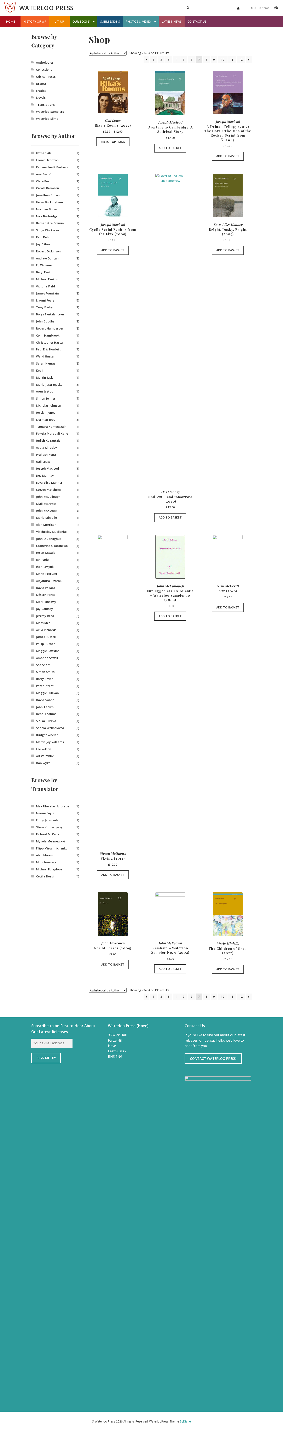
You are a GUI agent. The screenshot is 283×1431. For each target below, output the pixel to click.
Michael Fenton (47, 279)
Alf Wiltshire (45, 756)
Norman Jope (45, 420)
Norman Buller (46, 209)
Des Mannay (45, 475)
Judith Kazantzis (48, 440)
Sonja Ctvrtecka (47, 230)
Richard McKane (47, 834)
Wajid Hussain (46, 356)
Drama (41, 84)
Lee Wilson (43, 749)
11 (231, 60)
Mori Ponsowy (46, 602)
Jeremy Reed (45, 616)
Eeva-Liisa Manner (49, 483)
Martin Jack (44, 377)
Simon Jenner (45, 398)
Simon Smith (45, 672)
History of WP (34, 21)
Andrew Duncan (47, 258)
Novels (41, 97)
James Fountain (47, 293)
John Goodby (45, 321)
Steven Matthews (48, 490)
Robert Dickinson (48, 251)
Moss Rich (43, 623)
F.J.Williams (44, 265)
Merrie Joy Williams (50, 742)
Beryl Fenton (45, 272)
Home (10, 21)
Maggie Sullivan (47, 693)
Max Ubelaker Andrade (52, 806)
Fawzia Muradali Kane (52, 433)
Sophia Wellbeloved (50, 728)
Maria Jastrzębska (49, 385)
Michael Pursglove (49, 869)
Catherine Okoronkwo (52, 546)
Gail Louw (43, 462)
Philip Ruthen (45, 644)
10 (222, 60)
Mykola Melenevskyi (50, 841)
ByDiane (185, 1421)
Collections (44, 69)
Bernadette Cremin (50, 223)
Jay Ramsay (44, 609)
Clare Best (43, 181)
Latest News (172, 21)
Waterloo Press (46, 8)
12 (241, 60)
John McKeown (46, 511)
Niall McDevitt (46, 504)
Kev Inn (41, 370)
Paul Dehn (43, 237)
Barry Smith (44, 679)
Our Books (81, 21)
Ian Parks (42, 560)
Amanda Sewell (47, 658)
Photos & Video (138, 21)
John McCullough (48, 497)
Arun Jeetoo (44, 391)
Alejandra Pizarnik (49, 581)
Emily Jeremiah (47, 820)
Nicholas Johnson (48, 405)
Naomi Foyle (45, 300)
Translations (45, 105)
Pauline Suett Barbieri (52, 167)
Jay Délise (43, 244)
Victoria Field (45, 286)
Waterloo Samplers (50, 112)
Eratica (41, 91)
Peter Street (45, 686)
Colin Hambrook (47, 335)
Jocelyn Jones (45, 412)
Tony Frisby (44, 307)
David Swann (45, 700)
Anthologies (44, 62)
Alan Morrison (46, 525)
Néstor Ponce (45, 595)
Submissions (110, 21)
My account (236, 7)
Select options (113, 142)
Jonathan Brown (48, 195)
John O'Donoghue (48, 539)
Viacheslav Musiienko (51, 532)
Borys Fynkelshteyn (50, 314)
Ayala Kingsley (46, 448)
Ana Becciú (44, 174)
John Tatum (45, 707)
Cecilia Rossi (45, 876)
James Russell (46, 637)
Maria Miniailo (46, 518)
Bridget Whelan (47, 735)
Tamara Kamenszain (51, 427)
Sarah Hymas (45, 363)
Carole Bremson (47, 188)
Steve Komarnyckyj (50, 827)
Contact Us (196, 21)
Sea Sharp (43, 665)
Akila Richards (46, 630)
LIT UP (59, 21)
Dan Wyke (43, 763)
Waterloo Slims (47, 119)
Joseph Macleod (47, 468)
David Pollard (45, 588)
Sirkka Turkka (46, 721)
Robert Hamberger (49, 328)
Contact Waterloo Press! (213, 1058)
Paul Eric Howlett (48, 349)
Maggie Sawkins (47, 651)
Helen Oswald (46, 553)
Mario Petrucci (46, 574)
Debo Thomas (46, 714)
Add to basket (170, 148)
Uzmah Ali (43, 153)
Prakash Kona (46, 455)
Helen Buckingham (49, 202)
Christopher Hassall (50, 342)
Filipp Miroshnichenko (52, 848)
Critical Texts (46, 77)
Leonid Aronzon (47, 160)
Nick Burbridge (46, 216)
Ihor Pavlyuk (45, 567)
